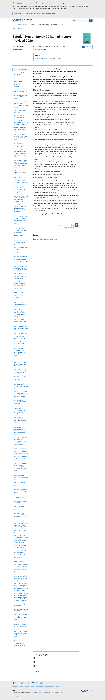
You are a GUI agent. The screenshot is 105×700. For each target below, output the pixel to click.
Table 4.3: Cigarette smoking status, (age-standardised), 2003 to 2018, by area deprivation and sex (20, 313)
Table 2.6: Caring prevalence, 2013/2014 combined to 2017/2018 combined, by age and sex (20, 180)
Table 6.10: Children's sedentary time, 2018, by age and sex (20, 515)
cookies (19, 3)
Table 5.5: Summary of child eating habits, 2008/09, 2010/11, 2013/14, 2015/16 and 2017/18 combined (21, 394)
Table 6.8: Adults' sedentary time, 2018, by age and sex (21, 502)
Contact (27, 686)
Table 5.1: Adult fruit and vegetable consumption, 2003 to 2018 (20, 364)
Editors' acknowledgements (20, 69)
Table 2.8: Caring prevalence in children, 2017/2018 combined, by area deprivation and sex (21, 199)
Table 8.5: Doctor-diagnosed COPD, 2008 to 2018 (21, 604)
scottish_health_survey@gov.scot (47, 239)
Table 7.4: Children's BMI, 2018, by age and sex (20, 546)
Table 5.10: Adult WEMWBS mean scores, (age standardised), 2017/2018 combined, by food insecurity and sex (21, 441)
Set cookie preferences (49, 13)
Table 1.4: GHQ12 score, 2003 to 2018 (20, 111)
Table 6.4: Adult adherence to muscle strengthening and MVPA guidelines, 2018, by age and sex (21, 476)
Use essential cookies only (33, 13)
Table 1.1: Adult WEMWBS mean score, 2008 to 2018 (20, 90)
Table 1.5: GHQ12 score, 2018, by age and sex (20, 116)
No (37, 662)
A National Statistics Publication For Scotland (20, 644)
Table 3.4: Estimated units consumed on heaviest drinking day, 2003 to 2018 (20, 268)
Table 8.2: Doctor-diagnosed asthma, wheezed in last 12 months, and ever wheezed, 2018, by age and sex (21, 577)
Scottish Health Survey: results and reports (48, 58)
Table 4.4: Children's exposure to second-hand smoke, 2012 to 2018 (20, 321)
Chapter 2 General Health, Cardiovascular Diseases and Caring (20, 129)
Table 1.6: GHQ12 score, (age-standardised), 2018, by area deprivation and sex (21, 122)
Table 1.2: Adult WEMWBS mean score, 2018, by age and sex (20, 96)
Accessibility (15, 686)
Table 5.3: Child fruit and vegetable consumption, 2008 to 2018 (20, 377)
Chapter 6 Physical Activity (20, 448)
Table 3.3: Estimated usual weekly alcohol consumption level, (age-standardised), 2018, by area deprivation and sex (21, 260)
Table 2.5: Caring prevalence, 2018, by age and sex (20, 172)
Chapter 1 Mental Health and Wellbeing (20, 85)
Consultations (54, 24)
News (24, 24)
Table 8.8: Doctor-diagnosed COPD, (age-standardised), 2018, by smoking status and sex (21, 625)
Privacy (57, 686)
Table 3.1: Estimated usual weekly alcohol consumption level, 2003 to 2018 (20, 241)
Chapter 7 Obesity (18, 520)
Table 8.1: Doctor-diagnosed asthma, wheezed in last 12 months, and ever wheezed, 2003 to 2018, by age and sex (21, 568)
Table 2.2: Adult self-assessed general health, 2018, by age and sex (20, 144)
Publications (31, 24)
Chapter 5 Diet (17, 359)
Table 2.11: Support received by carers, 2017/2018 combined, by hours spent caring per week (21, 229)
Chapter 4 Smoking (18, 292)
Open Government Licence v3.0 (37, 692)
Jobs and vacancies (49, 686)
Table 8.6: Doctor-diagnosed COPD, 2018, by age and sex (21, 610)
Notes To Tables (18, 81)
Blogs (61, 24)
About (14, 24)
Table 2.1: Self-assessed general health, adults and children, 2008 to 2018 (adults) (20, 137)
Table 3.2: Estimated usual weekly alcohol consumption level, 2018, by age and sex (21, 250)
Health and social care (20, 48)
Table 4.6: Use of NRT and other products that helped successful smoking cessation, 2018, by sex (20, 336)
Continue (36, 671)
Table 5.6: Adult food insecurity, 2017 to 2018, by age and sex (20, 401)
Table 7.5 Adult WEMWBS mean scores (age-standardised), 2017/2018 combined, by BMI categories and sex (20, 554)
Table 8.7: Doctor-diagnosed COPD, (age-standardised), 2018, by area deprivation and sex (21, 617)
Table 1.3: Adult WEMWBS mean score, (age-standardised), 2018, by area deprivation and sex (21, 104)
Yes (37, 658)
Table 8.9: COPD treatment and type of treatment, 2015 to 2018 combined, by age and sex (21, 634)
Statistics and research (43, 24)
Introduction (17, 78)
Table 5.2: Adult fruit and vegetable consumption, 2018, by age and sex (20, 371)
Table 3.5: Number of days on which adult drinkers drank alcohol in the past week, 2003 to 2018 (20, 276)
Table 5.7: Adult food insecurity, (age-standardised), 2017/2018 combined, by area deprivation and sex (20, 410)
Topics (19, 24)
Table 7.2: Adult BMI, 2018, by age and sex (20, 531)
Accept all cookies (18, 13)
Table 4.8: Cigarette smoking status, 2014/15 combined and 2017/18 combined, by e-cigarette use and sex (21, 352)
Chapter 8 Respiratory (19, 561)
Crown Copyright (40, 686)
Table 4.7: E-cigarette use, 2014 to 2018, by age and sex (20, 343)
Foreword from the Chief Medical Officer (20, 73)
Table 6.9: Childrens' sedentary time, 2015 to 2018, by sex (19, 508)
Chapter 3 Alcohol (18, 235)
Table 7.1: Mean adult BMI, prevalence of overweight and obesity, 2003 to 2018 (20, 525)
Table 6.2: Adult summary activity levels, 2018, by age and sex (20, 458)
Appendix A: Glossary (19, 640)
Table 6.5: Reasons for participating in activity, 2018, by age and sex (19, 484)
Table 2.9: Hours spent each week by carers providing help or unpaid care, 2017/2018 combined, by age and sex (21, 208)
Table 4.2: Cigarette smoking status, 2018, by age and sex (20, 304)
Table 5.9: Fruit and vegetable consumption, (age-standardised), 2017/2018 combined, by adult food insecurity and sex (20, 430)
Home (13, 28)
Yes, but (38, 666)
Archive (21, 686)
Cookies (32, 686)
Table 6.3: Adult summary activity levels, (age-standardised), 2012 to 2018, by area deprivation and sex (20, 467)
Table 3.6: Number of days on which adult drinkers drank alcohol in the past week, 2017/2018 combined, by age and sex (21, 285)
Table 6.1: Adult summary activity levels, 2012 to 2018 (21, 452)
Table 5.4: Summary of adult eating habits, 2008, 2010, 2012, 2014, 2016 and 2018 (21, 385)
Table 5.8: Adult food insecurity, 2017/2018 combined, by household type (20, 420)
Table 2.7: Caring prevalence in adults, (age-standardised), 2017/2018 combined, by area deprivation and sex (21, 189)
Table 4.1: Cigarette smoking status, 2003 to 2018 (20, 297)
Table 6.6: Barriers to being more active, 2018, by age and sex (20, 491)
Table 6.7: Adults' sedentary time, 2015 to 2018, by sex (21, 496)
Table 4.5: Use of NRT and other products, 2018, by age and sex (21, 328)
